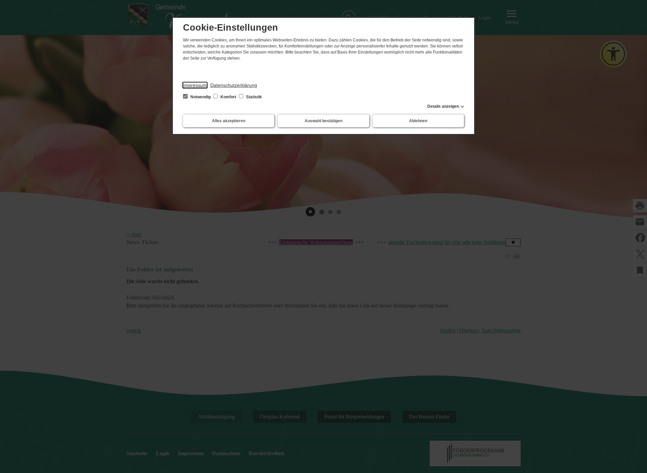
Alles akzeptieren (228, 121)
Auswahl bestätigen (323, 121)
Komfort (228, 97)
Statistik (253, 97)
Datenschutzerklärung (233, 85)
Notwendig (200, 97)
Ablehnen (418, 121)
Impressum (195, 85)
